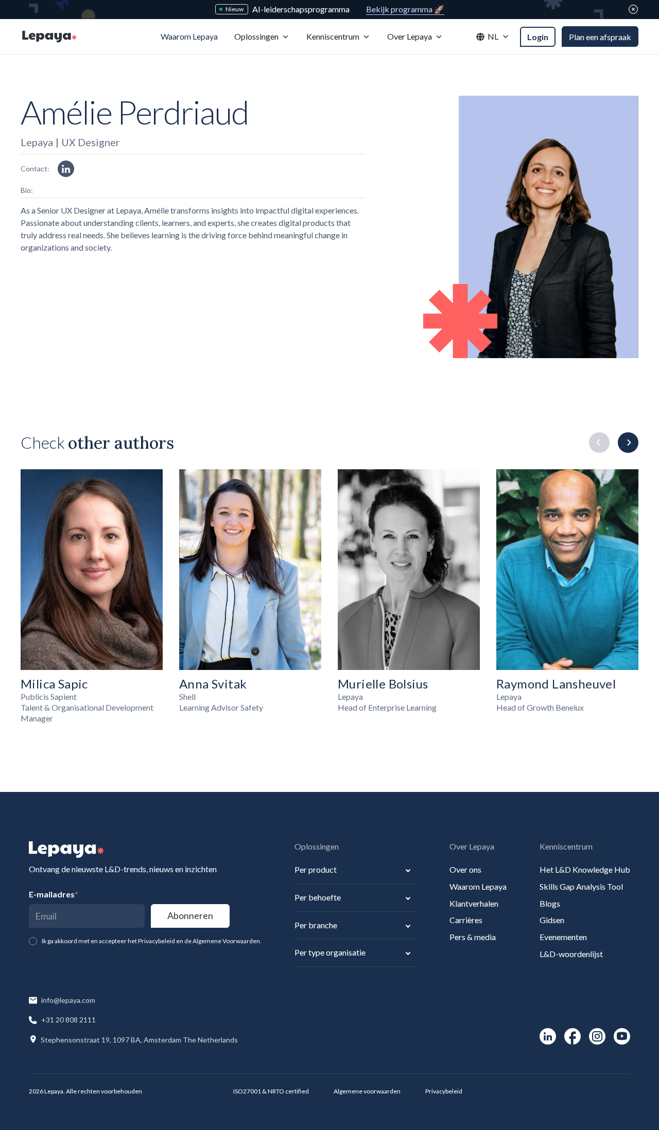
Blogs (550, 903)
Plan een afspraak (600, 37)
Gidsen (552, 920)
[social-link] (548, 1036)
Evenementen (563, 937)
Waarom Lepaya (478, 886)
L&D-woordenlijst (571, 954)
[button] (262, 37)
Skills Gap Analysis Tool (581, 886)
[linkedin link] (66, 169)
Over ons (465, 869)
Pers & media (472, 937)
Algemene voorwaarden (367, 1091)
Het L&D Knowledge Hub (585, 869)
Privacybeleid (443, 1091)
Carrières (465, 920)
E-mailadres (53, 894)
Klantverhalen (473, 903)
